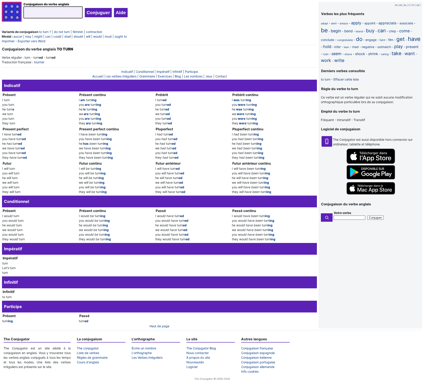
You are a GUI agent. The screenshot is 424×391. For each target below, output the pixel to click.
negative (368, 47)
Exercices (165, 76)
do (359, 39)
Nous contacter (197, 353)
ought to (121, 36)
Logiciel (191, 367)
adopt (324, 23)
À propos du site (198, 357)
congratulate (345, 40)
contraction (94, 32)
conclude (327, 40)
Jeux (208, 76)
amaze (344, 23)
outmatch (384, 47)
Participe (191, 71)
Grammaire (147, 76)
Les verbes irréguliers (121, 76)
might (38, 36)
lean (346, 47)
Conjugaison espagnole (258, 353)
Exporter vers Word (31, 41)
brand (359, 31)
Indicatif (127, 71)
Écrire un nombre (144, 348)
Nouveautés (195, 362)
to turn (325, 79)
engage (371, 40)
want (410, 53)
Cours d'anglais (88, 362)
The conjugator (88, 348)
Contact (221, 76)
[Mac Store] (370, 195)
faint (382, 40)
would (97, 36)
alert (334, 23)
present (412, 46)
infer (337, 47)
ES (405, 5)
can (48, 36)
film (390, 40)
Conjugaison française (257, 348)
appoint (369, 23)
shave (348, 54)
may (28, 36)
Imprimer (8, 41)
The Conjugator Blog (201, 348)
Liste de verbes (88, 353)
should (78, 36)
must (108, 36)
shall (67, 36)
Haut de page (159, 326)
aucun (17, 36)
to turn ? (45, 32)
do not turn (62, 32)
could (57, 36)
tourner (39, 62)
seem (336, 53)
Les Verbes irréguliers (147, 357)
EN (400, 5)
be (324, 30)
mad (355, 47)
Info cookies (250, 371)
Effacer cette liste (346, 79)
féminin (78, 32)
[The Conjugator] (12, 12)
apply (356, 23)
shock (360, 54)
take (396, 53)
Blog (178, 76)
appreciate (387, 23)
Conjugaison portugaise (258, 362)
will (88, 36)
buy (370, 30)
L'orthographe (142, 353)
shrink (373, 54)
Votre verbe (342, 213)
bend (348, 31)
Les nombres (193, 76)
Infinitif (177, 71)
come (404, 31)
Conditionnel (145, 71)
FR (396, 5)
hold (327, 46)
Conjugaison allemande (257, 367)
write (339, 60)
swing (384, 54)
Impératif (163, 71)
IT (409, 5)
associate (406, 23)
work (326, 60)
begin (336, 31)
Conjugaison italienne (256, 357)
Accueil (97, 76)
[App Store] (370, 163)
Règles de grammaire (92, 357)
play (398, 46)
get (400, 39)
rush (325, 54)
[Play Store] (370, 178)
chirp (392, 31)
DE (418, 5)
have (414, 38)
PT (413, 5)
